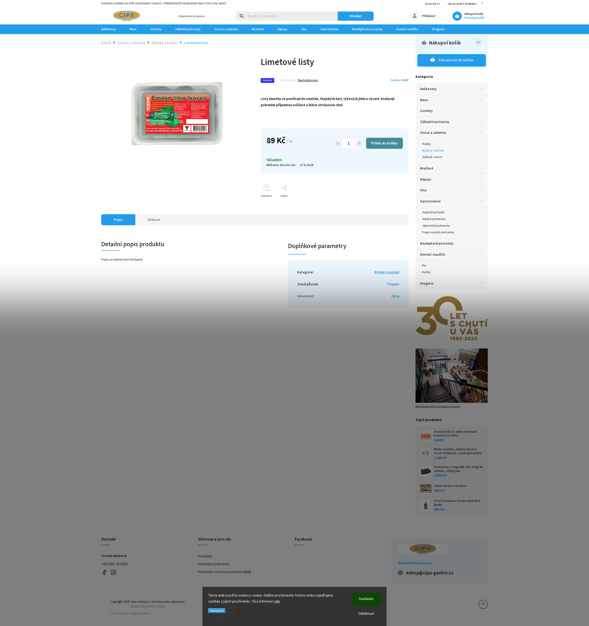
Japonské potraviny (436, 225)
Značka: (399, 80)
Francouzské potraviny (438, 232)
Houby (426, 144)
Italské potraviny (434, 219)
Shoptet (123, 613)
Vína (423, 190)
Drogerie (426, 283)
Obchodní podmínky (462, 4)
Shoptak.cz (144, 613)
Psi (424, 265)
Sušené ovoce (432, 157)
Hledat (356, 16)
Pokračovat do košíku (456, 60)
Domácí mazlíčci (432, 254)
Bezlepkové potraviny (436, 243)
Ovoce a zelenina (433, 132)
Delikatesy (428, 88)
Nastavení (217, 610)
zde (277, 601)
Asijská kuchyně (433, 212)
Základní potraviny (434, 121)
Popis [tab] (118, 219)
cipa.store (113, 572)
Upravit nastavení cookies (148, 606)
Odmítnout (366, 613)
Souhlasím (366, 599)
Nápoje (425, 179)
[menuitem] (112, 29)
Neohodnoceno (308, 80)
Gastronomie (430, 201)
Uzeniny (426, 110)
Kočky (426, 272)
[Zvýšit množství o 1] (359, 143)
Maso (424, 99)
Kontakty (432, 4)
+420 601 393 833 (114, 564)
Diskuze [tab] (154, 219)
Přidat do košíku (384, 143)
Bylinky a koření (433, 150)
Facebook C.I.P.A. (104, 572)
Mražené (426, 168)
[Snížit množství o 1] (338, 143)
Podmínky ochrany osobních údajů (224, 571)
